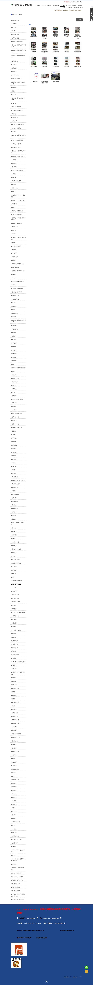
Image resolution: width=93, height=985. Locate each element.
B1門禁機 (45, 66)
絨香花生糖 (15, 382)
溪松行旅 (14, 744)
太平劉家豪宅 (15, 702)
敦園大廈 (14, 403)
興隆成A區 (14, 445)
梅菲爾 (13, 392)
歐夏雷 (13, 234)
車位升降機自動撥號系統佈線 (44, 82)
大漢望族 (14, 285)
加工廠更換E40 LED (17, 839)
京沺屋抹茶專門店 (16, 723)
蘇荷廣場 (14, 360)
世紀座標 (14, 455)
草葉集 (13, 758)
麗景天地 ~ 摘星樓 (16, 549)
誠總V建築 (14, 121)
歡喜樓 (13, 815)
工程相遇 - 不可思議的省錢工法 (18, 673)
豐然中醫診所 (15, 417)
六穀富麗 (14, 623)
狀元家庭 (14, 681)
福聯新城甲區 (15, 353)
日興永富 (14, 420)
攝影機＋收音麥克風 (77, 37)
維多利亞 (14, 163)
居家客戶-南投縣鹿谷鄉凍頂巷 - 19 (18, 51)
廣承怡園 (14, 801)
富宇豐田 (14, 406)
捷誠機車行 (15, 843)
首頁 (65, 7)
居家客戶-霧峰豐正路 (17, 292)
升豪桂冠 (14, 804)
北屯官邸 (14, 184)
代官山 (13, 808)
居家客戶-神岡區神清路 (17, 399)
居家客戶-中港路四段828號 (18, 367)
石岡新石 (14, 309)
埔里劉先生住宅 (16, 822)
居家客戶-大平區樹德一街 (18, 281)
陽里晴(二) (14, 204)
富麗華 (13, 242)
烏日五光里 (15, 313)
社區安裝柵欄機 (16, 887)
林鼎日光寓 (15, 257)
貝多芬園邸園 (15, 299)
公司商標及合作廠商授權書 (18, 661)
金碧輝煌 (14, 441)
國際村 (13, 371)
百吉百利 (14, 357)
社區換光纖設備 (16, 890)
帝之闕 (13, 470)
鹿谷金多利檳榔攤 (16, 734)
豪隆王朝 (14, 512)
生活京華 (14, 765)
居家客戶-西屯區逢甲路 (17, 140)
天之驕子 (14, 339)
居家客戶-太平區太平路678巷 (18, 56)
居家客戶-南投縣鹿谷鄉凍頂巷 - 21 (18, 46)
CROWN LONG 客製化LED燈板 (18, 851)
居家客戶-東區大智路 (17, 223)
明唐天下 (14, 772)
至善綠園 (14, 346)
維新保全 (14, 306)
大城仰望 (14, 605)
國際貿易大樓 (15, 654)
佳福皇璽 (14, 535)
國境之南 (14, 114)
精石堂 (13, 538)
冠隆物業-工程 (15, 836)
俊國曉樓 (14, 790)
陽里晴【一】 (15, 188)
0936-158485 (30, 918)
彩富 (13, 364)
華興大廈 (14, 566)
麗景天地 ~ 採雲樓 (79, 7)
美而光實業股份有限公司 (18, 124)
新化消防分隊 (15, 20)
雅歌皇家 (14, 677)
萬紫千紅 (14, 626)
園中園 (13, 302)
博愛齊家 (14, 350)
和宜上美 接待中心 (16, 107)
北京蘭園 (14, 332)
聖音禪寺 (14, 665)
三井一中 (14, 103)
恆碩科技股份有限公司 (17, 110)
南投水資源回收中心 (17, 580)
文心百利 (14, 793)
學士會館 (14, 528)
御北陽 (13, 706)
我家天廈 (14, 505)
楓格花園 (14, 24)
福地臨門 (14, 515)
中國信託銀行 (15, 487)
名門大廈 (14, 27)
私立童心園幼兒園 (16, 181)
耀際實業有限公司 (16, 630)
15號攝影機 (66, 51)
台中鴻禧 (14, 253)
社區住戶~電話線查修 (17, 880)
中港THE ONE (15, 75)
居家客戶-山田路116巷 (17, 211)
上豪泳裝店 (15, 658)
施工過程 (73, 7)
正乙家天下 (15, 591)
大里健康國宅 (15, 598)
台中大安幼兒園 (16, 559)
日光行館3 (14, 619)
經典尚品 (14, 389)
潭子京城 (14, 811)
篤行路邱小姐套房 (16, 602)
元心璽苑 (14, 167)
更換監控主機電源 (44, 52)
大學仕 (13, 556)
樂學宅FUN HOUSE (17, 413)
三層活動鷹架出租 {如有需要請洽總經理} (18, 895)
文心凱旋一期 (15, 688)
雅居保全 (14, 709)
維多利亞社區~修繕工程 (18, 899)
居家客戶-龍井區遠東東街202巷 (18, 99)
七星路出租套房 (16, 737)
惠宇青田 (14, 570)
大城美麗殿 (15, 647)
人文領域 (14, 755)
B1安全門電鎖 (34, 66)
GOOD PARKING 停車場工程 (18, 523)
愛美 (13, 776)
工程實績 (68, 7)
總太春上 (14, 278)
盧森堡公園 (15, 508)
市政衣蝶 (14, 325)
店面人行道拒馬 (33, 81)
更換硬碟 (34, 51)
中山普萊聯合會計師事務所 (18, 612)
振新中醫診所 (15, 295)
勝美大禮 (14, 832)
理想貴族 (14, 68)
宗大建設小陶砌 (16, 484)
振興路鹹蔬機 (15, 34)
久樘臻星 (14, 434)
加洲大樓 (14, 748)
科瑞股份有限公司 (16, 147)
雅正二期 (14, 230)
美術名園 (14, 316)
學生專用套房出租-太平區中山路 (18, 238)
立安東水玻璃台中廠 (17, 427)
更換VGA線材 (56, 81)
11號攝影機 (55, 36)
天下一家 (14, 588)
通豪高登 (14, 669)
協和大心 (14, 466)
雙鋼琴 (13, 191)
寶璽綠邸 (14, 786)
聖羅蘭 (13, 698)
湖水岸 (13, 131)
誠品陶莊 (14, 864)
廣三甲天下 (15, 531)
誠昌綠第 (14, 431)
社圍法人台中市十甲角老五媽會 (18, 196)
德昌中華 (14, 498)
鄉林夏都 (14, 177)
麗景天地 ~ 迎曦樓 (16, 563)
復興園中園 (15, 117)
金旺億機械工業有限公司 (18, 264)
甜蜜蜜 (13, 336)
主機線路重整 (56, 51)
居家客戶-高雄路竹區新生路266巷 (18, 321)
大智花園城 (15, 329)
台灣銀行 (14, 473)
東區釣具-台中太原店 (17, 144)
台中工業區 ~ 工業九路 (17, 876)
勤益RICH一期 (15, 424)
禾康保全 (14, 818)
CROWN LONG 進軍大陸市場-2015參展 (18, 860)
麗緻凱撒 (14, 783)
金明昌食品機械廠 (16, 128)
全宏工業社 (15, 61)
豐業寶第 (14, 552)
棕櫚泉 (13, 691)
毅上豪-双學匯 (15, 494)
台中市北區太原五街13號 (18, 200)
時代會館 (14, 651)
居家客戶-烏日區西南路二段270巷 (18, 83)
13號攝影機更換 (55, 66)
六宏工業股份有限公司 (17, 78)
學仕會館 (14, 633)
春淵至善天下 (15, 595)
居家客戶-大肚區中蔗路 (17, 170)
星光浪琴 (14, 695)
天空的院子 (15, 501)
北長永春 (14, 545)
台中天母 (14, 385)
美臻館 (13, 462)
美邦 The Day (15, 267)
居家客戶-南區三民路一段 (18, 271)
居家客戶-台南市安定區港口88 (18, 136)
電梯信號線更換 (33, 36)
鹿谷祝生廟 (15, 716)
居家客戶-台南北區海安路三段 (18, 152)
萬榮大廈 (14, 448)
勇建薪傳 (14, 87)
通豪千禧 (14, 684)
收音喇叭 (67, 36)
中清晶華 (14, 343)
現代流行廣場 (15, 378)
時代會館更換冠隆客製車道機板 (18, 868)
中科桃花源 (15, 644)
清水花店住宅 (15, 741)
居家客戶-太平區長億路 (17, 41)
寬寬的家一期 (15, 542)
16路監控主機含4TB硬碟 (44, 37)
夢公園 (13, 855)
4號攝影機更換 (77, 66)
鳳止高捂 (14, 730)
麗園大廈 (14, 375)
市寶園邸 (14, 452)
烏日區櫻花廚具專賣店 (17, 288)
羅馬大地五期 (15, 779)
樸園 (13, 577)
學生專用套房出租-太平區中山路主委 (18, 219)
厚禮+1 (14, 207)
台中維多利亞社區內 (17, 873)
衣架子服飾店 (15, 616)
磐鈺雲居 (14, 609)
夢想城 (13, 274)
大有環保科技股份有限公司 (18, 480)
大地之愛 (14, 459)
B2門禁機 (66, 66)
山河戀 (13, 174)
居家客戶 (14, 637)
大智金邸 (14, 94)
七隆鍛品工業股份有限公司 (18, 156)
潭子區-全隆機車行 (16, 246)
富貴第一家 (15, 713)
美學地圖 (14, 250)
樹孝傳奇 (14, 396)
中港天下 (14, 64)
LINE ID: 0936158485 (51, 918)
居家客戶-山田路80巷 (17, 214)
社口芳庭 (14, 829)
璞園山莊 (14, 727)
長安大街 (14, 519)
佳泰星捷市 (15, 71)
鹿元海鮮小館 (15, 720)
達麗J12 (14, 160)
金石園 (13, 491)
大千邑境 (14, 410)
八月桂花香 (15, 227)
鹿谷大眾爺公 (15, 769)
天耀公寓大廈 (15, 751)
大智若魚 (14, 573)
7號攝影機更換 (77, 51)
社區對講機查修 (16, 883)
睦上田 (13, 31)
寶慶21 (14, 260)
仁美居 (13, 91)
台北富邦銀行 (15, 477)
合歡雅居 (14, 438)
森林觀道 (14, 846)
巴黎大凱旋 (15, 640)
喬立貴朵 (14, 762)
